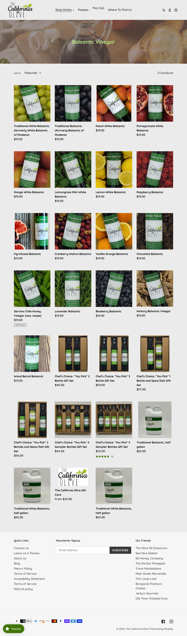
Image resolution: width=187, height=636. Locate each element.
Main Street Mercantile (151, 573)
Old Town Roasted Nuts (152, 598)
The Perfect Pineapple (150, 563)
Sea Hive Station (147, 553)
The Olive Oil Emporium (151, 548)
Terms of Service (25, 573)
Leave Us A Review (27, 553)
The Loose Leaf (146, 579)
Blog (17, 563)
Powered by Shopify (161, 628)
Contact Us (21, 548)
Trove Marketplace (148, 568)
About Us (20, 558)
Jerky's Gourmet (147, 593)
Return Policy (23, 568)
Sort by (17, 73)
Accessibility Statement (29, 579)
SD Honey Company (149, 558)
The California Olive (137, 628)
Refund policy (23, 589)
